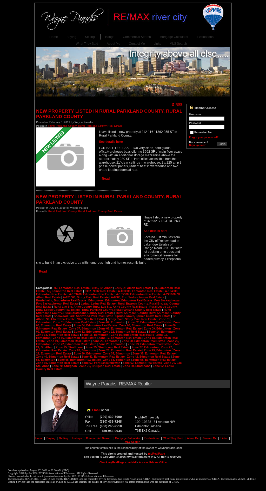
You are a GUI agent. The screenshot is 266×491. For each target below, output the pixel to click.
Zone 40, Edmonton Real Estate (58, 356)
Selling (90, 37)
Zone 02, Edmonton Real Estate (150, 322)
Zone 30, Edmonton (88, 353)
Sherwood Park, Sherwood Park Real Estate (84, 316)
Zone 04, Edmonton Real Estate (96, 325)
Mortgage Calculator (173, 37)
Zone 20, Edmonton (106, 341)
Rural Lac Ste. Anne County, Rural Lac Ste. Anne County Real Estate (101, 306)
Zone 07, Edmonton (83, 328)
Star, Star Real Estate (91, 319)
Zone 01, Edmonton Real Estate (75, 322)
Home (53, 37)
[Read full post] (65, 157)
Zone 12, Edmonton (88, 331)
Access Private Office (153, 462)
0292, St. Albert (102, 287)
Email (96, 410)
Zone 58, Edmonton (117, 359)
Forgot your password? (203, 137)
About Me (113, 44)
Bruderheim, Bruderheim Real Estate (61, 300)
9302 (88, 291)
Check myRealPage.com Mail (118, 462)
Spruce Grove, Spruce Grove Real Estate (143, 316)
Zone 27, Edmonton (145, 347)
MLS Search (178, 44)
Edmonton (96, 300)
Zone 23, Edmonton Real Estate (150, 344)
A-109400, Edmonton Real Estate (92, 294)
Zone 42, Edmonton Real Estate (149, 356)
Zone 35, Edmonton (117, 353)
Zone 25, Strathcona (70, 347)
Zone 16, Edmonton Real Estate (75, 337)
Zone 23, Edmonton (112, 344)
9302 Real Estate (104, 291)
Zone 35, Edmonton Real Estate (154, 353)
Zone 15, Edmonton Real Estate (133, 334)
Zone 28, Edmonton (83, 350)
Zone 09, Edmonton (158, 328)
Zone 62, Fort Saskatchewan (101, 362)
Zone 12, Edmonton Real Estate (125, 331)
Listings (108, 37)
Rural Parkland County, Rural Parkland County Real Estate (85, 125)
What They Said (87, 44)
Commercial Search (137, 37)
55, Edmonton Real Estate (65, 291)
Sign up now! (197, 145)
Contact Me (137, 44)
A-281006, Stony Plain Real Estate (86, 297)
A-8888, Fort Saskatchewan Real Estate (138, 297)
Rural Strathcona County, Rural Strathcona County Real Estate (103, 311)
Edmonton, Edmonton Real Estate (129, 300)
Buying (71, 37)
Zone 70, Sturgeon (65, 365)
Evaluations (205, 37)
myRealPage (156, 453)
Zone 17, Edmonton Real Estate (120, 337)
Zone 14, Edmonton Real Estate (58, 334)
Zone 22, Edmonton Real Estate (75, 344)
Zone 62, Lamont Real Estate (143, 362)
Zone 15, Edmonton (95, 334)
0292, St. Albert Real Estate (133, 287)
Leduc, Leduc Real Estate (98, 303)
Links (157, 44)
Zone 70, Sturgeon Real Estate (100, 365)
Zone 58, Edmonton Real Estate (154, 359)
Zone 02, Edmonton (112, 322)
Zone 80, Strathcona (137, 365)
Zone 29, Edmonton (158, 350)
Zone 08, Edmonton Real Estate (120, 328)
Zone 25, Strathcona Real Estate (108, 347)
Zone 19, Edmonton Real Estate (69, 341)
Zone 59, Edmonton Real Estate (58, 362)
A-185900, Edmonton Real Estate (139, 294)
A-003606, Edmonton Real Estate (140, 291)
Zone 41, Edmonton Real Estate (103, 356)
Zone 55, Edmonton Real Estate (80, 359)
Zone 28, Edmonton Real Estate (120, 350)
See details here (111, 142)
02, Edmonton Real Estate (72, 287)
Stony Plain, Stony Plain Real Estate (132, 319)
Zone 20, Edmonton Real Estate (144, 341)
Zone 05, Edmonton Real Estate (141, 325)
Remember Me (203, 132)
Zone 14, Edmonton (162, 331)
